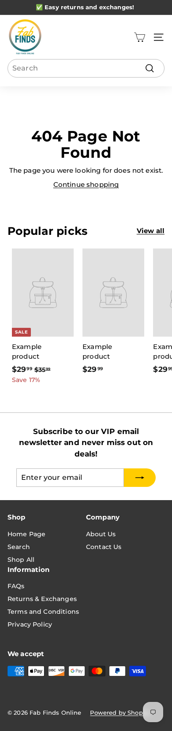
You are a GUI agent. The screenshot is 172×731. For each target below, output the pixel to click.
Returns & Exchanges (42, 599)
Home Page (26, 534)
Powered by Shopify (120, 712)
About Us (101, 534)
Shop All (20, 560)
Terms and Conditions (43, 612)
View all (151, 230)
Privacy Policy (29, 624)
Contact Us (104, 547)
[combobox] (86, 68)
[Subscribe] (140, 477)
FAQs (16, 586)
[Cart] (139, 37)
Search (18, 547)
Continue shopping (86, 184)
